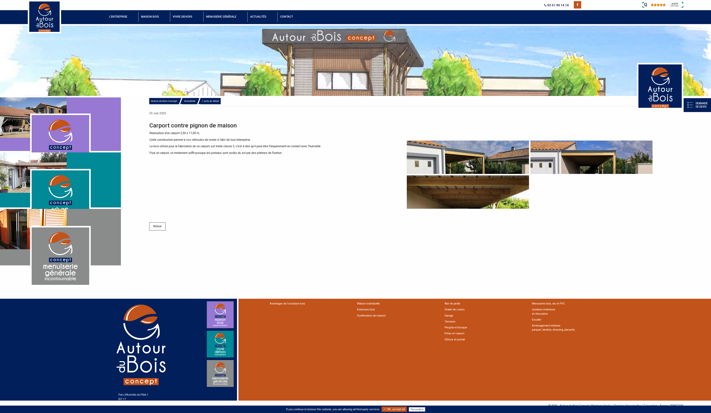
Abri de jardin (452, 303)
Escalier (536, 319)
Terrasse (450, 321)
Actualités (189, 100)
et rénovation (540, 313)
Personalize (417, 409)
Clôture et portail (455, 339)
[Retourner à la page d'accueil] (44, 32)
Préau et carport (454, 333)
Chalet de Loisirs (455, 309)
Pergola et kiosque (456, 327)
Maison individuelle (368, 303)
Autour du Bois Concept (164, 100)
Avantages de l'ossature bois (287, 303)
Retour (157, 226)
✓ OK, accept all (394, 409)
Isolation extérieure (543, 309)
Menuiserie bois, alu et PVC (548, 303)
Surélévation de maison (371, 315)
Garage (449, 315)
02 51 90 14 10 (558, 5)
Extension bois (366, 309)
